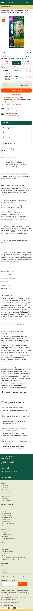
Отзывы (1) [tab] (6, 138)
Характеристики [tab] (8, 128)
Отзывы (4, 532)
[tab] (6, 63)
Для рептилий (6, 492)
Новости (4, 507)
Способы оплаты (6, 513)
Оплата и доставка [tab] (9, 133)
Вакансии (4, 570)
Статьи (4, 509)
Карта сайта (5, 536)
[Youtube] (9, 477)
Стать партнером (6, 568)
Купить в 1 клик (16, 94)
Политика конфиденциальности (10, 602)
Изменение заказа (7, 517)
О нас (3, 566)
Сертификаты (5, 549)
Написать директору (11, 471)
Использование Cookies (8, 538)
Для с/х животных (7, 500)
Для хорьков (5, 498)
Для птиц (4, 494)
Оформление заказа (7, 540)
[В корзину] (30, 71)
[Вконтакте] (2, 477)
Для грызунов (6, 496)
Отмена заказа (6, 519)
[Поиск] (19, 2)
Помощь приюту (6, 534)
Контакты (4, 572)
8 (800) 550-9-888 (7, 462)
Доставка (4, 545)
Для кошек (5, 487)
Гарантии (4, 511)
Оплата (4, 547)
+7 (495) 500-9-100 (8, 456)
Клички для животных (8, 523)
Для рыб (4, 489)
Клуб (3, 555)
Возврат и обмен (6, 515)
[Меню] (31, 2)
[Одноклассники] (6, 477)
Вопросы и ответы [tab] (9, 143)
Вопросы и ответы (7, 521)
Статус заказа (6, 543)
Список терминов (7, 525)
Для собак (5, 485)
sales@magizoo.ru (6, 597)
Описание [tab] (6, 123)
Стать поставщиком (7, 551)
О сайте (4, 553)
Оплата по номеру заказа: (8, 580)
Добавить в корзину (16, 90)
